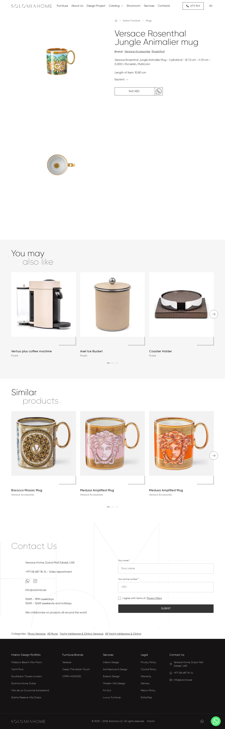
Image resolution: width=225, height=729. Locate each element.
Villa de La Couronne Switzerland (30, 690)
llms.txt (151, 721)
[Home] (116, 20)
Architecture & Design (115, 669)
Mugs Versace (36, 634)
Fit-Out (107, 690)
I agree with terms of (133, 598)
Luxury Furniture (112, 697)
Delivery (145, 683)
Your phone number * (128, 579)
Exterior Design (111, 676)
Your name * (124, 561)
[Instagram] (35, 581)
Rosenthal (158, 51)
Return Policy (148, 690)
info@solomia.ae (35, 590)
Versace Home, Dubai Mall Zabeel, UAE (50, 562)
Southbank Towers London (26, 676)
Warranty (146, 676)
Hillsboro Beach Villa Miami (26, 662)
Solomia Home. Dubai (23, 683)
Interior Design (111, 662)
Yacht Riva (17, 669)
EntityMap (146, 697)
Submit (166, 608)
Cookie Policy (148, 669)
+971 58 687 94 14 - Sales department (48, 572)
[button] (214, 314)
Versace (66, 662)
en (210, 6)
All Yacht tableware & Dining (123, 634)
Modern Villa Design (114, 683)
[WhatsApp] (27, 581)
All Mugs (52, 634)
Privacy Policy (154, 598)
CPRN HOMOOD (71, 676)
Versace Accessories (137, 51)
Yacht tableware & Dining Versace (81, 634)
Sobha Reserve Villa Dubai (26, 697)
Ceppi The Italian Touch (76, 669)
